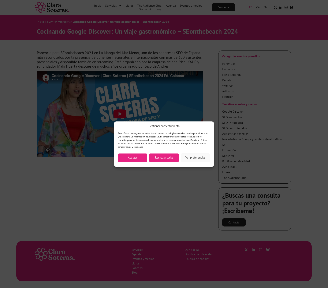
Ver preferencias (195, 157)
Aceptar (132, 157)
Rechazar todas (164, 157)
